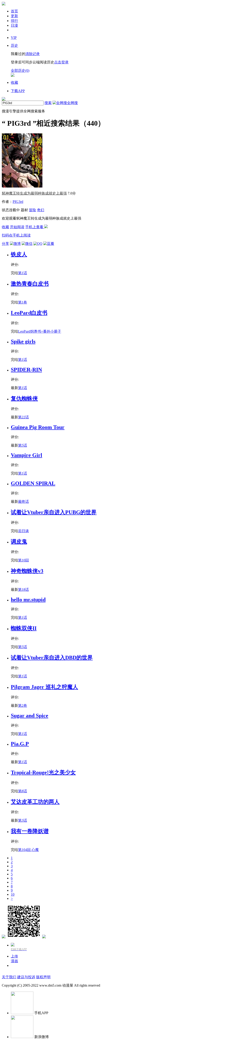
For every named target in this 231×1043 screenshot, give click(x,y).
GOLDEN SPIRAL (33, 483)
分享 (5, 244)
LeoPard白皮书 (29, 313)
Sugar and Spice (29, 716)
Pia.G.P (20, 744)
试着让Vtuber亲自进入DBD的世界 (52, 658)
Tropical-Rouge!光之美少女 (43, 772)
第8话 (22, 791)
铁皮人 (19, 254)
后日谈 (23, 531)
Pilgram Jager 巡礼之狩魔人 (44, 687)
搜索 (48, 103)
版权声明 (43, 977)
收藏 (5, 227)
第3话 (22, 820)
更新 (14, 16)
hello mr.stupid (28, 600)
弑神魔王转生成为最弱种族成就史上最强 (34, 193)
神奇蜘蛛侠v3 (27, 571)
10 (12, 894)
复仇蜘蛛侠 (24, 398)
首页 (14, 11)
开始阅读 (17, 227)
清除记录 (32, 54)
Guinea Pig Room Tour (38, 427)
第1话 (22, 273)
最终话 (23, 501)
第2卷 (22, 705)
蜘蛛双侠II (24, 628)
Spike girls (23, 341)
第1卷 (22, 302)
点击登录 (61, 62)
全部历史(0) (20, 70)
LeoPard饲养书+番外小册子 (39, 331)
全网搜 (72, 103)
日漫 (14, 25)
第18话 (23, 589)
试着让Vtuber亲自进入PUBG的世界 (54, 512)
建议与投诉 (26, 977)
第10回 (23, 560)
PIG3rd (18, 202)
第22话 (23, 417)
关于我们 (9, 977)
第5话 (22, 445)
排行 (14, 21)
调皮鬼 (19, 542)
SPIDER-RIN (26, 370)
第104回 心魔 (28, 850)
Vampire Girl (26, 455)
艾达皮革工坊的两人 (35, 802)
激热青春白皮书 (30, 284)
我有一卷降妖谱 (30, 831)
